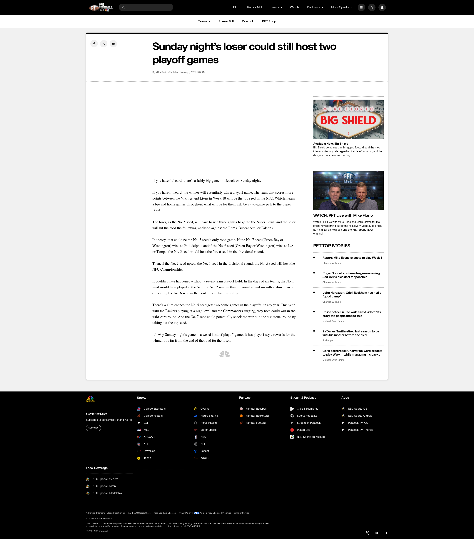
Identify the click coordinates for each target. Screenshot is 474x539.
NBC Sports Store (142, 513)
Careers (101, 513)
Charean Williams (332, 263)
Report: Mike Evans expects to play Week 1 (352, 258)
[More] (361, 7)
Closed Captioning (116, 513)
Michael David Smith (333, 321)
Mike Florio (161, 72)
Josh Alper (328, 340)
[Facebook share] (94, 43)
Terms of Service (241, 513)
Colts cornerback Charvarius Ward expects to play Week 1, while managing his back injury (352, 352)
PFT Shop (269, 21)
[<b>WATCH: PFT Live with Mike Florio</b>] (348, 190)
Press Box (158, 513)
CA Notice (226, 513)
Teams (202, 21)
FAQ (129, 513)
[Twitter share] (103, 43)
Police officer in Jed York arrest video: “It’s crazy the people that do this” (352, 314)
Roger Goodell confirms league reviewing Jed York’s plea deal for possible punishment (351, 275)
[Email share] (113, 43)
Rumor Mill (254, 7)
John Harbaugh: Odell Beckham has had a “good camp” (352, 294)
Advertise (90, 513)
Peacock (248, 21)
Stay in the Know (96, 413)
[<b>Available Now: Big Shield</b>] (348, 119)
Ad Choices (170, 513)
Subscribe (93, 427)
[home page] (100, 7)
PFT (236, 7)
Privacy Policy (184, 513)
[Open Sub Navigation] (282, 7)
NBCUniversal (105, 518)
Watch (294, 7)
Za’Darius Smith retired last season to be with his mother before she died (351, 333)
